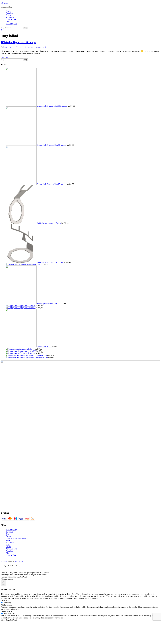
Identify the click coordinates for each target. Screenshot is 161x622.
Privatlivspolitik (11, 549)
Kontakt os (10, 17)
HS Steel (4, 3)
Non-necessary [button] (6, 611)
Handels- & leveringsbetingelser (17, 538)
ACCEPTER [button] (22, 577)
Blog (7, 534)
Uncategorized (40, 47)
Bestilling (9, 532)
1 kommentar (28, 47)
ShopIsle (4, 561)
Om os (8, 15)
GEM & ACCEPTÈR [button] (9, 620)
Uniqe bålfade (11, 19)
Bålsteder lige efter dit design (18, 42)
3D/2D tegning (11, 24)
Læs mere (4, 57)
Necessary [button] (5, 600)
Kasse (8, 540)
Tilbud (8, 21)
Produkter (9, 13)
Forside (8, 11)
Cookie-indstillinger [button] (9, 577)
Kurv (8, 545)
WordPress (18, 561)
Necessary (7, 603)
